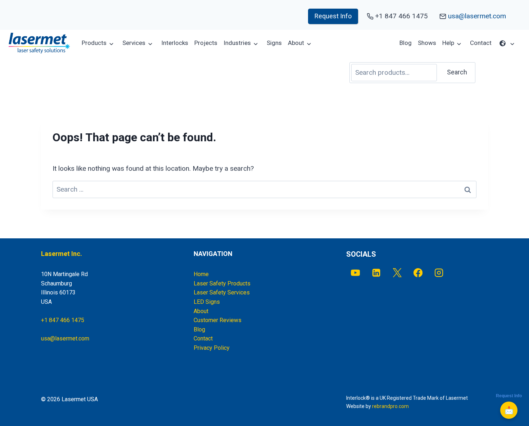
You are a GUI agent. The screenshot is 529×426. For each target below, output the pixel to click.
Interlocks (174, 42)
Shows (427, 42)
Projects (205, 42)
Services (133, 42)
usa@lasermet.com (477, 16)
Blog (405, 42)
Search (457, 72)
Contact (481, 42)
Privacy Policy (212, 347)
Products (94, 42)
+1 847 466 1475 (62, 320)
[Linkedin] (376, 273)
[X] (397, 273)
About (296, 42)
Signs (274, 42)
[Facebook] (418, 273)
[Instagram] (439, 273)
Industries (237, 42)
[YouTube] (355, 273)
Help (448, 42)
